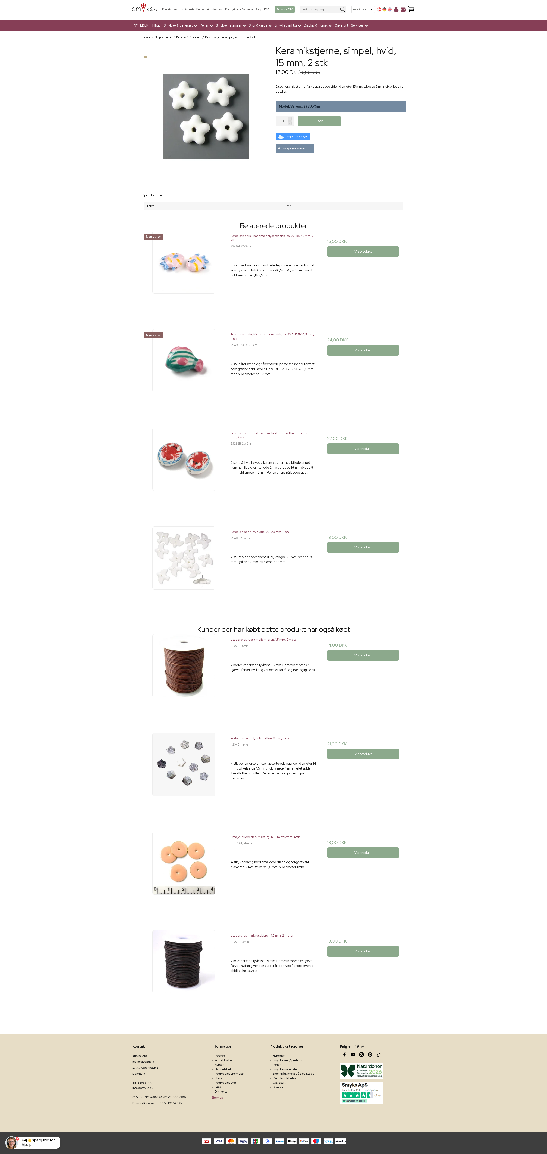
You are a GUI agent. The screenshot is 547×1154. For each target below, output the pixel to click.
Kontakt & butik (184, 9)
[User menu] (396, 10)
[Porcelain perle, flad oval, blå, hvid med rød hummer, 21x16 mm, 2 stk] (183, 470)
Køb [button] (320, 121)
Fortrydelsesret (225, 1083)
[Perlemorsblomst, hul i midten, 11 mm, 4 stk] (183, 775)
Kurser (200, 9)
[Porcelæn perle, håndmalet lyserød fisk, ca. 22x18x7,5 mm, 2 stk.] (183, 273)
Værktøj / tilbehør (285, 1078)
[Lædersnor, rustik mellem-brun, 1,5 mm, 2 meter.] (183, 677)
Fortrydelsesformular (239, 9)
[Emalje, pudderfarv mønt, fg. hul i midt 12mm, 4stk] (183, 874)
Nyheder (279, 1056)
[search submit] (342, 9)
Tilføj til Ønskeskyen (296, 136)
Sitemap (217, 1097)
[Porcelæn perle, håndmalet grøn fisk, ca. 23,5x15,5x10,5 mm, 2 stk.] (183, 371)
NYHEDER (141, 25)
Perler (277, 1065)
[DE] (384, 9)
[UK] (390, 9)
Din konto (221, 1091)
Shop (258, 9)
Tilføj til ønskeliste (293, 148)
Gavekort (341, 25)
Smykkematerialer (285, 1069)
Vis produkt (363, 251)
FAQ (267, 9)
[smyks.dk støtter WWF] (361, 1071)
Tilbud (156, 25)
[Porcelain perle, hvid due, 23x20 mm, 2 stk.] (183, 569)
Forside (167, 9)
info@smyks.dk (142, 1088)
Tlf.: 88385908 (142, 1083)
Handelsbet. (215, 9)
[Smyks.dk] (144, 9)
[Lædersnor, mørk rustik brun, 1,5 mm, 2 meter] (183, 972)
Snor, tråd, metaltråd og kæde (294, 1074)
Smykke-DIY (285, 9)
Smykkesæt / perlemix (288, 1060)
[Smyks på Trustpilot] (361, 1093)
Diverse (278, 1087)
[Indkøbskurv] (411, 9)
